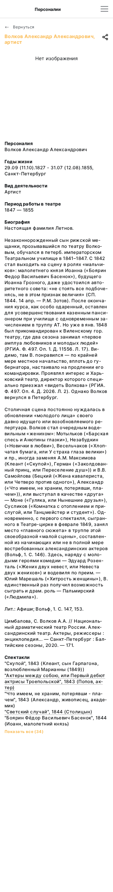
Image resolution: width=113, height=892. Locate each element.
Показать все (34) (24, 731)
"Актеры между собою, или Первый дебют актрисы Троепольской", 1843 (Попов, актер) (55, 681)
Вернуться (23, 26)
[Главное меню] (104, 9)
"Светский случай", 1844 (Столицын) (48, 712)
